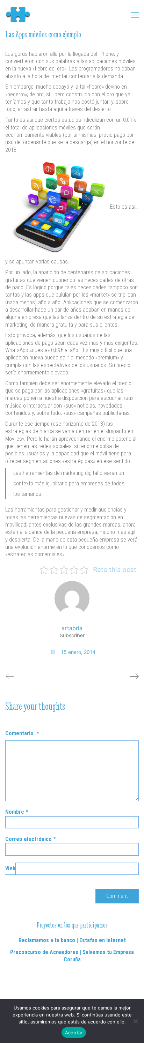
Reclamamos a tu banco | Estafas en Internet (72, 940)
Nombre (16, 812)
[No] (135, 1021)
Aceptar (74, 1032)
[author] (72, 598)
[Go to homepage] (21, 15)
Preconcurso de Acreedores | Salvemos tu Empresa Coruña (72, 956)
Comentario (22, 733)
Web (10, 868)
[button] (135, 15)
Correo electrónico (30, 839)
